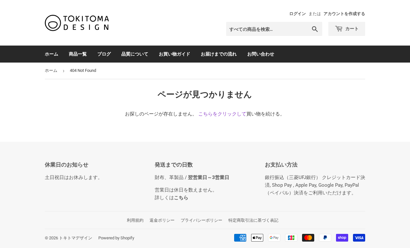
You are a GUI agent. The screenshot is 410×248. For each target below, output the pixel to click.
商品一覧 (78, 53)
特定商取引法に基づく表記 (253, 220)
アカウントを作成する (344, 13)
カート (351, 28)
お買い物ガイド (174, 53)
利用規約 (135, 220)
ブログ (104, 53)
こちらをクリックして (222, 114)
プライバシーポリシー (201, 220)
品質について (134, 53)
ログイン (297, 13)
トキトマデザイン (75, 237)
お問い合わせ (260, 53)
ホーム (51, 53)
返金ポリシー (162, 220)
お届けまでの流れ (219, 53)
